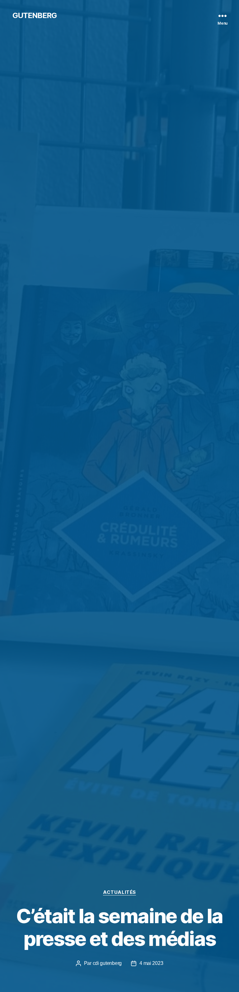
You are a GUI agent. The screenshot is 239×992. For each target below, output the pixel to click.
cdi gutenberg (107, 963)
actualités (119, 892)
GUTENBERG (34, 15)
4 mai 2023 (151, 963)
